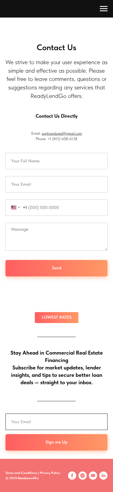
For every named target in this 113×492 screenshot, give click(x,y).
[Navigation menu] (104, 9)
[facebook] (72, 475)
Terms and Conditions (21, 473)
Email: (36, 133)
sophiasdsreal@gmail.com (62, 133)
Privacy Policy (50, 473)
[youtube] (93, 475)
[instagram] (82, 475)
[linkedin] (103, 475)
